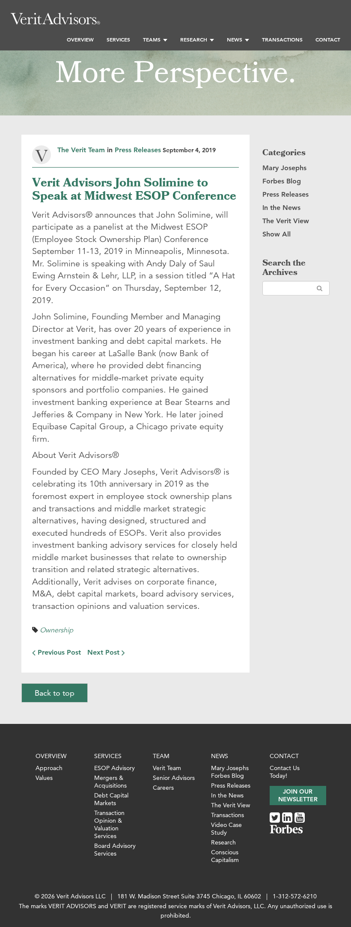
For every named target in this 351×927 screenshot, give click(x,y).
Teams (152, 39)
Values (44, 778)
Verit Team (167, 768)
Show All (276, 234)
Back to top (54, 693)
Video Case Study (226, 828)
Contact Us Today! (285, 771)
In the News (281, 208)
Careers (163, 787)
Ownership (56, 630)
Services (118, 39)
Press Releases (138, 150)
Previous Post (58, 652)
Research (193, 39)
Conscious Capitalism (225, 856)
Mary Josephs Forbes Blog (230, 771)
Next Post (104, 652)
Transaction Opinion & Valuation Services (109, 824)
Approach (49, 768)
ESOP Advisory (114, 768)
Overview (80, 39)
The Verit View (285, 221)
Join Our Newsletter (298, 795)
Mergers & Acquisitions (110, 781)
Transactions (282, 39)
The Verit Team (81, 150)
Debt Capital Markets (111, 799)
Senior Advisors (174, 778)
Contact (327, 39)
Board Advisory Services (115, 849)
